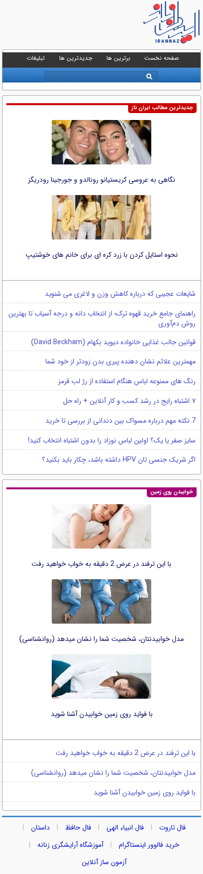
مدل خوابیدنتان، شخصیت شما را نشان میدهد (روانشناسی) (101, 639)
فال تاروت (172, 827)
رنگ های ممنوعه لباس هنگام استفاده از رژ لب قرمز (127, 381)
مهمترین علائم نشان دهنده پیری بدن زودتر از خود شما (120, 361)
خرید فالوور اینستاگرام (149, 844)
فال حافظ (78, 827)
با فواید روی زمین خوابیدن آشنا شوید (102, 714)
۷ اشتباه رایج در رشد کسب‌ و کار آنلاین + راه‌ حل (129, 401)
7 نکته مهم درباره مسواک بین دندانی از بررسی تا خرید (120, 420)
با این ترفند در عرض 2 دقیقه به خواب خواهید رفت (101, 563)
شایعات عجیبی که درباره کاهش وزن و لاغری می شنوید (120, 293)
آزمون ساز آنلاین (104, 862)
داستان (40, 827)
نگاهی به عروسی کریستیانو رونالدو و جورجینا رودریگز (101, 179)
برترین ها (118, 58)
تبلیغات (36, 58)
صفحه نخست (161, 58)
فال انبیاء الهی (125, 827)
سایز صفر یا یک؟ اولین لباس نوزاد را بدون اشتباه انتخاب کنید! (112, 440)
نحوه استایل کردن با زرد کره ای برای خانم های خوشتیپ (102, 254)
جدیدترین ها (75, 58)
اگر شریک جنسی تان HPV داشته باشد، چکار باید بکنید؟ (119, 459)
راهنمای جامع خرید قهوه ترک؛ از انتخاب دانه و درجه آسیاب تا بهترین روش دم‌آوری (102, 318)
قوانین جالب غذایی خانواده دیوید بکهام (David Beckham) (113, 342)
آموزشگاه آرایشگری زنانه (70, 844)
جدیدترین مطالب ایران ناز (162, 108)
